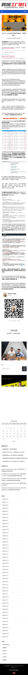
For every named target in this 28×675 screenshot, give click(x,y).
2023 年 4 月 (5, 615)
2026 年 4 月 (5, 511)
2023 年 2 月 (5, 621)
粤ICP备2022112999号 (14, 670)
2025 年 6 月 (5, 542)
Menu (25, 11)
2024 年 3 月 (5, 588)
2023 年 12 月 (5, 597)
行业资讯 (4, 657)
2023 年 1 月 (5, 624)
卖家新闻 (4, 647)
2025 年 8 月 (5, 536)
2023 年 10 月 (5, 603)
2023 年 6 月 (5, 612)
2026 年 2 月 (5, 517)
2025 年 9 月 (5, 532)
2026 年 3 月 (5, 514)
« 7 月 (13, 441)
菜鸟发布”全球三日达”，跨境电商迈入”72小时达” (13, 452)
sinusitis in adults (5, 469)
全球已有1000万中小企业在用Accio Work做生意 (13, 461)
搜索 (2, 364)
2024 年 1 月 (5, 594)
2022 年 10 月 (5, 633)
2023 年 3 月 (5, 618)
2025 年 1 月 (5, 557)
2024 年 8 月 (5, 572)
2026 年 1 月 (5, 520)
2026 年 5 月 (5, 508)
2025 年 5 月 (5, 545)
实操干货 (4, 650)
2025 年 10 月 (5, 529)
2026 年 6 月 (5, 505)
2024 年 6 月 (5, 578)
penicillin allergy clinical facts (8, 483)
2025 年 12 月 (5, 523)
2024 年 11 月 (5, 563)
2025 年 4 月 (5, 548)
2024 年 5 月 (5, 581)
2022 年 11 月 (5, 630)
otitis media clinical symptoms (9, 488)
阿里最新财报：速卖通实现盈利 (9, 449)
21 (17, 434)
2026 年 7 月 (5, 502)
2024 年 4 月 (5, 584)
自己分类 (4, 653)
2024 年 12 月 (5, 560)
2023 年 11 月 (5, 600)
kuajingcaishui (5, 644)
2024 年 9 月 (5, 569)
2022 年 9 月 (5, 636)
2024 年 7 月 (5, 575)
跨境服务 (4, 660)
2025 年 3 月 (5, 551)
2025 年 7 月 (5, 539)
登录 (19, 333)
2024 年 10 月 (5, 566)
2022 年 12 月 (5, 627)
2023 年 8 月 (5, 609)
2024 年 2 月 (5, 591)
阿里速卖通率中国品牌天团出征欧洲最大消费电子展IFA (14, 458)
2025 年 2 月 (5, 554)
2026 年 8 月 (5, 499)
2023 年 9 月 (5, 606)
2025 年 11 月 (5, 526)
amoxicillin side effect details (8, 474)
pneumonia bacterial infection (9, 478)
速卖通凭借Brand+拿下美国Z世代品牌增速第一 (13, 455)
